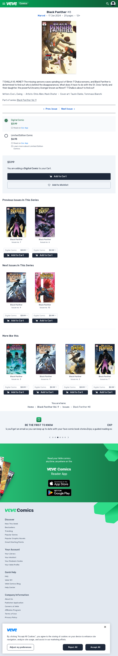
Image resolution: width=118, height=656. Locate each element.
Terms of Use (11, 614)
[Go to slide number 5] (62, 437)
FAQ (6, 576)
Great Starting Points (14, 542)
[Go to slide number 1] (52, 437)
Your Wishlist (10, 557)
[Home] (11, 3)
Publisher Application (14, 603)
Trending (9, 531)
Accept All (95, 647)
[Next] (111, 368)
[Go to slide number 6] (65, 437)
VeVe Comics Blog (13, 584)
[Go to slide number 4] (60, 437)
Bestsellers (10, 527)
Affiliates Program (13, 610)
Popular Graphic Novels (15, 538)
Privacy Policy (11, 617)
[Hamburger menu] (3, 4)
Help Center (10, 587)
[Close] (105, 627)
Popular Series (11, 535)
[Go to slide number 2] (55, 437)
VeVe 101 (8, 580)
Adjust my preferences (20, 647)
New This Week (11, 524)
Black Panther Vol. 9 (27, 100)
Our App (24, 128)
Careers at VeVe (12, 606)
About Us (9, 599)
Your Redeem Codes (14, 561)
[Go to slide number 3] (57, 437)
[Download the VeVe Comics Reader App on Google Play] (59, 492)
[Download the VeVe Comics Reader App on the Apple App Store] (59, 483)
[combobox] (16, 250)
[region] (56, 639)
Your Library (10, 554)
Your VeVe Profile (12, 565)
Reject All (72, 647)
